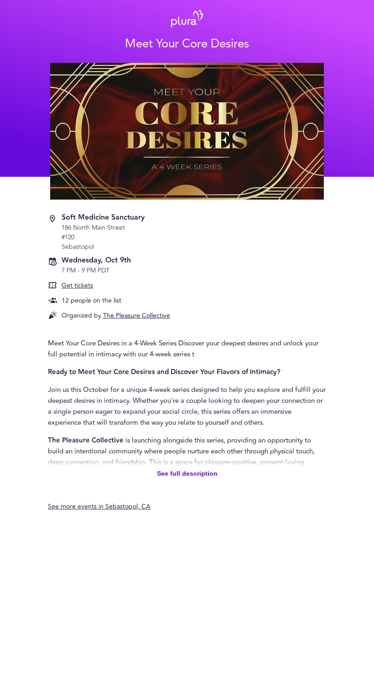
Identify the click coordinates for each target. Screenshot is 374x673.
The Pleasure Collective (136, 315)
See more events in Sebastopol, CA (99, 506)
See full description (187, 473)
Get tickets (77, 285)
